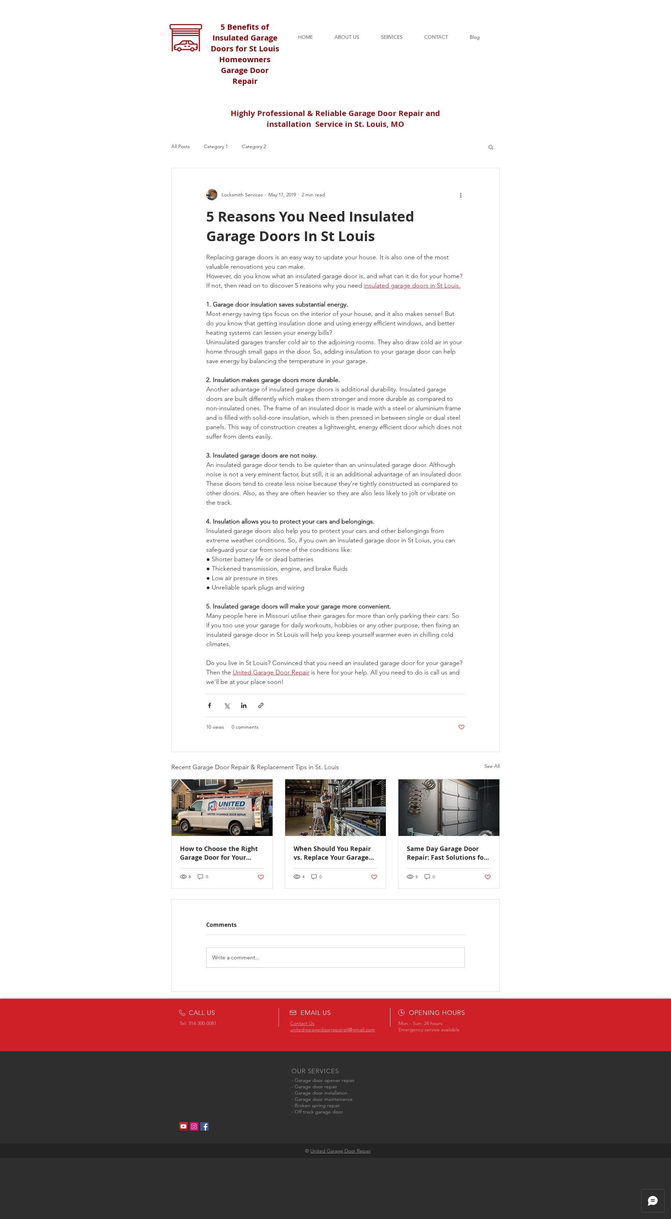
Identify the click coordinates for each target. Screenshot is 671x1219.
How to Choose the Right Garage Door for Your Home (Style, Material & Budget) (219, 853)
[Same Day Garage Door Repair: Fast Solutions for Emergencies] (448, 807)
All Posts (180, 146)
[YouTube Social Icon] (183, 1126)
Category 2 (254, 146)
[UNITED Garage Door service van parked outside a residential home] (222, 807)
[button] (491, 147)
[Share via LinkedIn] (243, 705)
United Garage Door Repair (340, 1151)
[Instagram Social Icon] (194, 1126)
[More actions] (460, 194)
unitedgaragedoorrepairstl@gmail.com (332, 1029)
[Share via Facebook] (209, 705)
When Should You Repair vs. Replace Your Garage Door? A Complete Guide (332, 853)
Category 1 (216, 146)
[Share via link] (261, 705)
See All (492, 766)
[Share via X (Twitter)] (226, 705)
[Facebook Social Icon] (204, 1126)
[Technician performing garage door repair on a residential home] (335, 807)
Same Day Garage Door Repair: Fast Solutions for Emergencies (446, 853)
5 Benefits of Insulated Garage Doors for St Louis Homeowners (245, 43)
